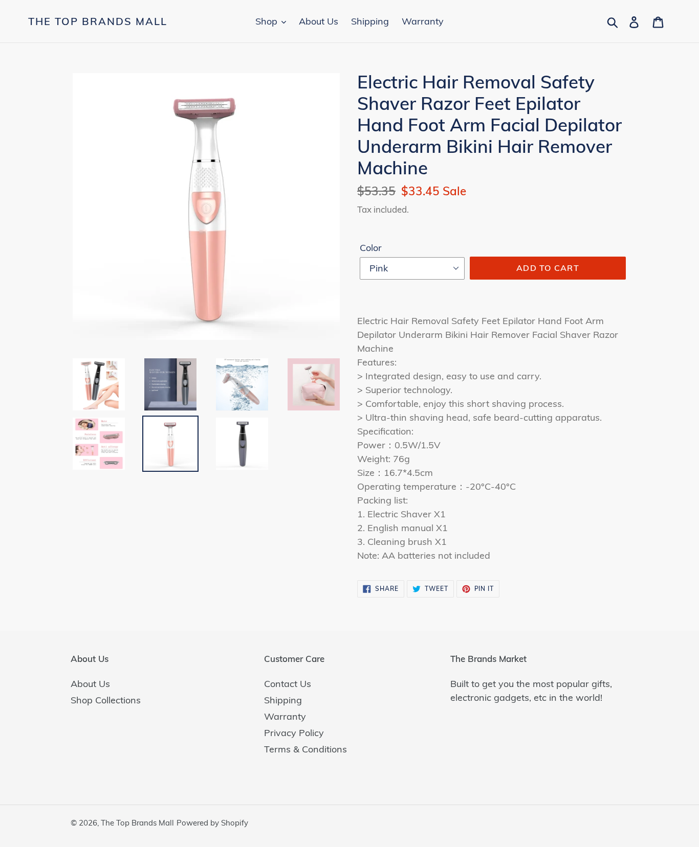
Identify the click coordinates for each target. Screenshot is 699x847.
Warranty (285, 716)
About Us (90, 684)
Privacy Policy (294, 733)
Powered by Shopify (212, 823)
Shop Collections (106, 700)
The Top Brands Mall (97, 21)
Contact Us (287, 684)
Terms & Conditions (305, 749)
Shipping (283, 700)
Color (371, 248)
